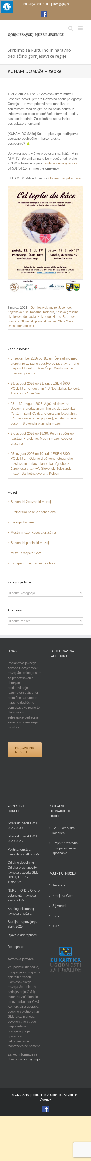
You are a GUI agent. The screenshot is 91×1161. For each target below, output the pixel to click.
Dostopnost (16, 947)
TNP (55, 926)
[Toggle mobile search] (70, 28)
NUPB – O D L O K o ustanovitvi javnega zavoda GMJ (24, 895)
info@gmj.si (61, 4)
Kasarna (36, 312)
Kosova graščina (67, 312)
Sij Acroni (59, 906)
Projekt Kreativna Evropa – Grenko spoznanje (65, 848)
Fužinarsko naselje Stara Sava (33, 512)
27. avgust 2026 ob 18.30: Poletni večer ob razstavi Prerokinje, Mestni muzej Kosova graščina (42, 438)
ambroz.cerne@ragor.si (61, 163)
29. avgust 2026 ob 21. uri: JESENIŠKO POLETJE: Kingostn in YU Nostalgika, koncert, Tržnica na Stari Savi (45, 388)
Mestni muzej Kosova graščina (33, 532)
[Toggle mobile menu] (80, 28)
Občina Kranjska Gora (64, 178)
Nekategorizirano (49, 317)
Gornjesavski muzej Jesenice (51, 307)
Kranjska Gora (62, 896)
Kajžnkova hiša (18, 312)
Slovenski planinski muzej (39, 321)
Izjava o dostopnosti (22, 935)
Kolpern (48, 312)
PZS (55, 916)
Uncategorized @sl (21, 326)
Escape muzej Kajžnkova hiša (33, 563)
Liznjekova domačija (22, 317)
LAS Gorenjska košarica (63, 830)
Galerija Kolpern (22, 522)
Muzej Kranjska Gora (26, 553)
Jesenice (58, 885)
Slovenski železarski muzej (31, 502)
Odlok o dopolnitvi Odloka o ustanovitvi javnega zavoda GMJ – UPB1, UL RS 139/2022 (24, 872)
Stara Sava (65, 321)
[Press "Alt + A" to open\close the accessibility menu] (6, 6)
